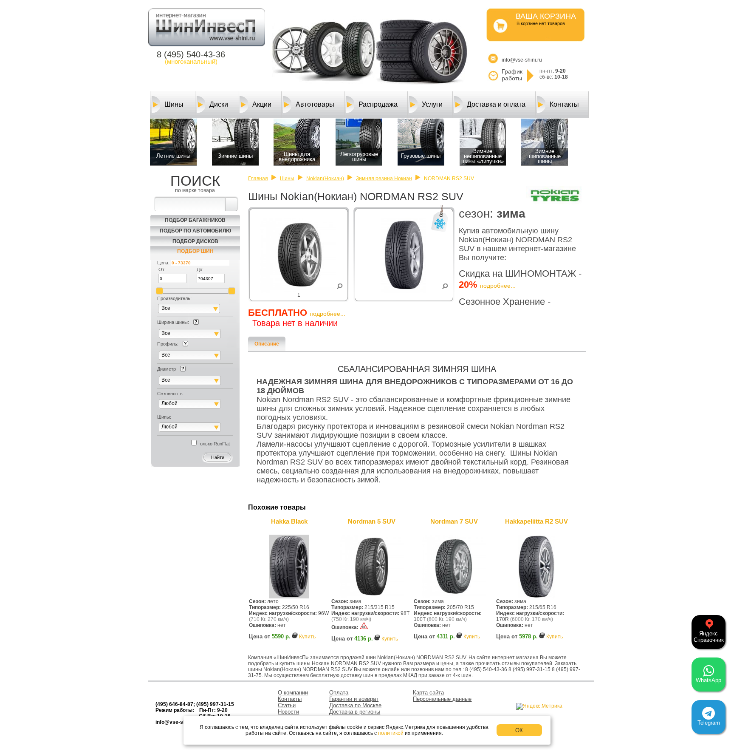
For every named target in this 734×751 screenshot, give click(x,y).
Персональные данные (442, 699)
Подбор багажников (195, 220)
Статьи (287, 705)
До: (200, 269)
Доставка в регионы (354, 711)
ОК (519, 730)
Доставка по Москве (355, 705)
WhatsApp (708, 680)
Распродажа (378, 104)
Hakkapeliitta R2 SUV (536, 521)
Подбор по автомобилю (195, 231)
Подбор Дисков (195, 241)
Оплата (338, 692)
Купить (307, 637)
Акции (261, 104)
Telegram (708, 723)
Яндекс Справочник (709, 636)
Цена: (163, 262)
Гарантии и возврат (353, 699)
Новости (288, 711)
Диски (218, 104)
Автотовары (315, 104)
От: (162, 269)
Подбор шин (195, 251)
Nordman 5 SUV (371, 521)
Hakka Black (289, 521)
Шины (174, 104)
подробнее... (498, 285)
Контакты (564, 104)
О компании (293, 692)
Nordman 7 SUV (454, 521)
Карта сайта (428, 692)
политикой (391, 733)
